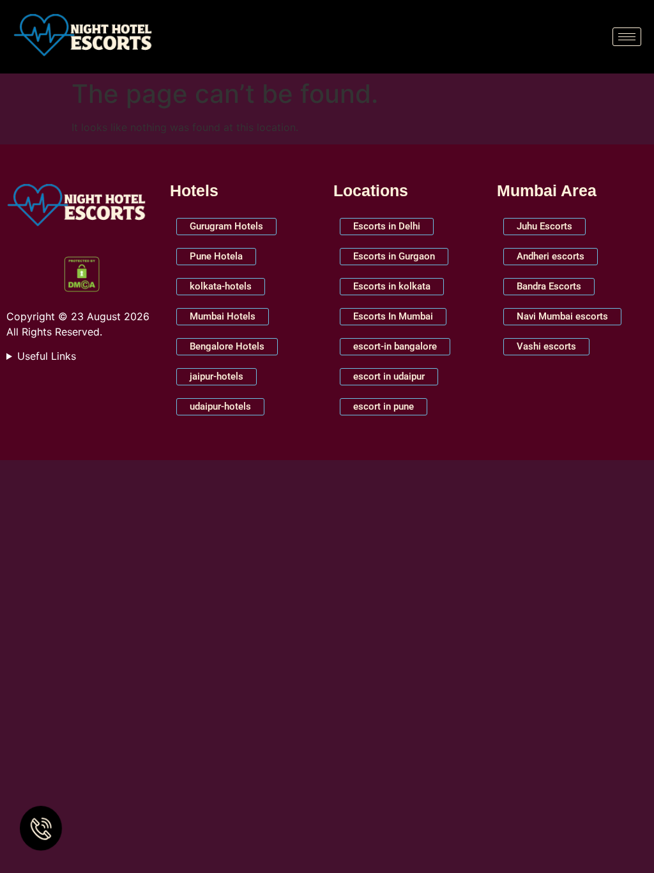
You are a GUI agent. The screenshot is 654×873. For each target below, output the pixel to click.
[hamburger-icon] (626, 36)
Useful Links (46, 356)
